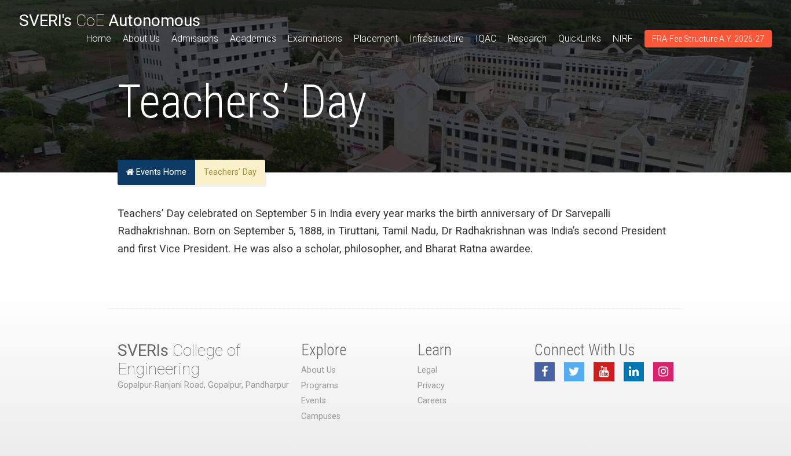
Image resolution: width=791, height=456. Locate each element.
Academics (253, 38)
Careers (432, 401)
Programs (319, 386)
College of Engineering (179, 359)
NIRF (623, 38)
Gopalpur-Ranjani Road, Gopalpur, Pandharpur (203, 385)
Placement (376, 38)
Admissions (194, 38)
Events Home (160, 172)
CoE (109, 20)
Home (98, 38)
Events (313, 401)
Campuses (320, 416)
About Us (141, 38)
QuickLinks (579, 38)
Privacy (431, 386)
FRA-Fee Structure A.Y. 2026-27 (708, 38)
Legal (427, 370)
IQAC (485, 38)
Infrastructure (436, 38)
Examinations (315, 38)
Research (527, 38)
